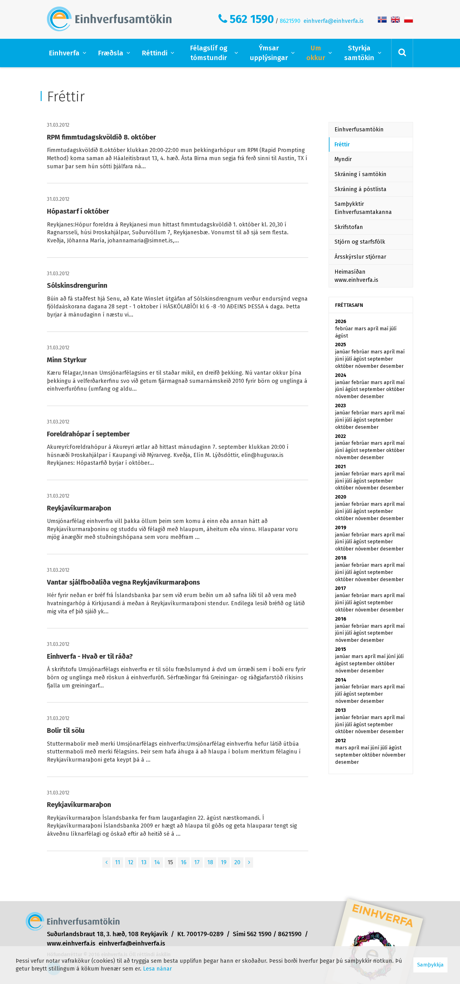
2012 (340, 740)
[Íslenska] (382, 19)
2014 (340, 680)
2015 (340, 649)
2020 (340, 497)
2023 (340, 405)
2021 (340, 466)
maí (385, 329)
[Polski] (408, 19)
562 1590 (252, 19)
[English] (395, 19)
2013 (340, 710)
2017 (340, 588)
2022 (340, 436)
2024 (340, 375)
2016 (340, 619)
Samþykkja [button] (430, 964)
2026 (340, 321)
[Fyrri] (106, 862)
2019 (340, 527)
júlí (393, 329)
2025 (340, 344)
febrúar (344, 329)
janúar (343, 352)
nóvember (367, 366)
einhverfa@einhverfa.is (334, 21)
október (345, 366)
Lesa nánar (157, 968)
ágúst (341, 336)
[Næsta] (249, 862)
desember (392, 366)
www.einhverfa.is (71, 943)
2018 (340, 558)
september (380, 359)
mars (360, 329)
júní (340, 359)
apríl (373, 329)
